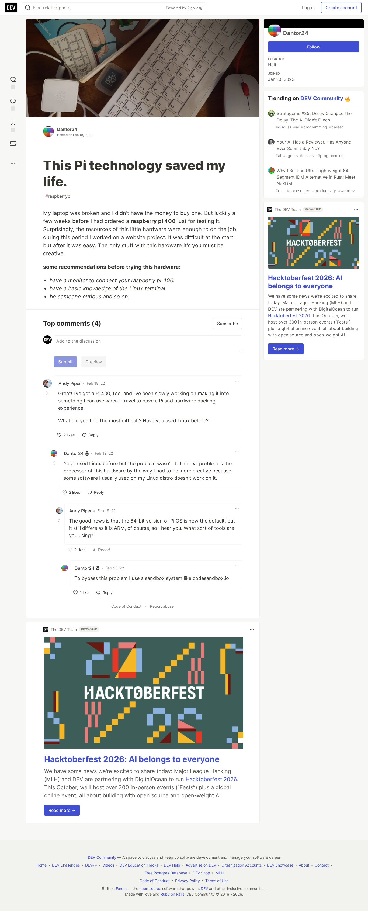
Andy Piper (69, 383)
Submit (65, 361)
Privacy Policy (187, 880)
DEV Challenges (66, 865)
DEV (204, 888)
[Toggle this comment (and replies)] (48, 393)
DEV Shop (201, 873)
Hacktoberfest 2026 (211, 779)
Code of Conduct (126, 606)
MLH (220, 873)
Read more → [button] (61, 810)
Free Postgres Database (166, 873)
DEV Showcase (280, 865)
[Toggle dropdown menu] (236, 381)
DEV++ (91, 865)
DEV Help (172, 865)
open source (150, 888)
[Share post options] (13, 163)
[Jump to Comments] (13, 103)
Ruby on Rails (172, 894)
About (304, 865)
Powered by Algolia (182, 8)
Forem (121, 888)
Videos (108, 865)
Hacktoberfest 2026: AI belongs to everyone (132, 759)
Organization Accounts (241, 865)
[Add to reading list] (13, 125)
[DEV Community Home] (11, 7)
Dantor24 (67, 129)
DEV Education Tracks (139, 865)
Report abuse (162, 606)
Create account (341, 7)
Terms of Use (216, 880)
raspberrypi (58, 196)
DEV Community (321, 98)
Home (41, 865)
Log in (308, 7)
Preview (94, 361)
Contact (322, 865)
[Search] (27, 8)
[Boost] (13, 143)
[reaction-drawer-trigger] (13, 82)
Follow (313, 47)
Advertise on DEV (201, 865)
